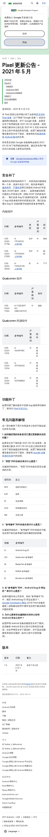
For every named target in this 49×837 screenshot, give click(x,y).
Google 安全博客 (9, 757)
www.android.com (10, 794)
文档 (12, 58)
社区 (18, 817)
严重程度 (17, 187)
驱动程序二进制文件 (10, 728)
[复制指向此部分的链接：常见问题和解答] (27, 420)
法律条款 (26, 817)
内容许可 (28, 684)
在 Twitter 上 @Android (12, 744)
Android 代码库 (8, 707)
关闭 (24, 33)
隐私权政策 (8, 821)
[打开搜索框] (32, 3)
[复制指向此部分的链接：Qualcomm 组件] (24, 278)
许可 (35, 817)
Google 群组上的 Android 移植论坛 (17, 770)
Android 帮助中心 (9, 781)
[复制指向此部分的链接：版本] (11, 647)
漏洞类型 (6, 187)
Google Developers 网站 (27, 158)
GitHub (5, 733)
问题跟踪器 (7, 807)
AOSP (4, 58)
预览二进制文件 (9, 720)
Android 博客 (7, 753)
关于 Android (8, 817)
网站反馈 (20, 821)
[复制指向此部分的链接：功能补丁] (18, 399)
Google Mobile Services (12, 798)
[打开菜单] (4, 3)
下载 (4, 716)
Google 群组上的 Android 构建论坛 (17, 766)
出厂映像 (6, 724)
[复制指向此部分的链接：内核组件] (15, 211)
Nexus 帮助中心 (9, 790)
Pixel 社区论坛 (20, 408)
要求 (4, 711)
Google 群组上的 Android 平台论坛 (17, 761)
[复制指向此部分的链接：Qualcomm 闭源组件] (30, 321)
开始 (24, 42)
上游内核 (18, 244)
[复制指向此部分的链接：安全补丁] (18, 175)
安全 (19, 58)
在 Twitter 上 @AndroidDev (13, 748)
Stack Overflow (9, 803)
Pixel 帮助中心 (8, 786)
